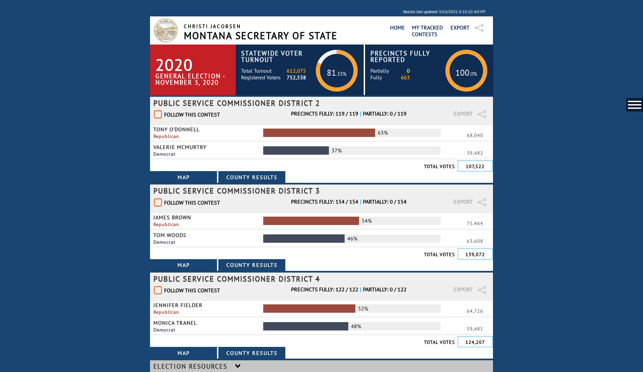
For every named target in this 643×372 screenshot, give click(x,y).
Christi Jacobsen (212, 26)
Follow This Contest (192, 114)
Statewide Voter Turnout (272, 56)
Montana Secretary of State (261, 35)
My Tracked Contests (427, 31)
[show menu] (634, 104)
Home (397, 27)
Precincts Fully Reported (400, 56)
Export (460, 27)
